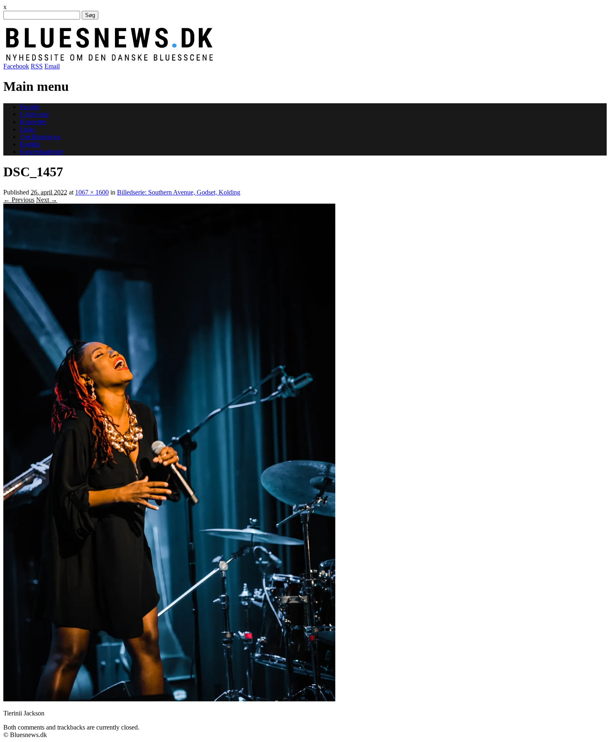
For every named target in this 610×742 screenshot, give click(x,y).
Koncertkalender (41, 151)
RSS (37, 66)
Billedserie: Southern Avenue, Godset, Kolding (178, 192)
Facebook (16, 66)
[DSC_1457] (169, 699)
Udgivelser (34, 114)
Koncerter (33, 121)
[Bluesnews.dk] (196, 58)
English (30, 144)
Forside (29, 106)
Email (52, 66)
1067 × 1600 (92, 192)
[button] (169, 452)
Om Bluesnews (40, 136)
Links (27, 129)
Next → (46, 199)
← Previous (18, 199)
